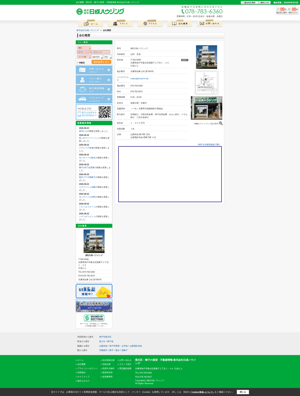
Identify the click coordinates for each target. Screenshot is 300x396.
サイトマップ (83, 377)
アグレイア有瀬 (86, 148)
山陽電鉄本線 (136, 346)
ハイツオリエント (87, 216)
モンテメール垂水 (87, 157)
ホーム (80, 360)
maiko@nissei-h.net (139, 78)
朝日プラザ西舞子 (87, 177)
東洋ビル (83, 131)
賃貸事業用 (107, 377)
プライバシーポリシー (87, 368)
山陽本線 (103, 346)
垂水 (117, 350)
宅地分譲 (106, 364)
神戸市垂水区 (105, 337)
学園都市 (103, 350)
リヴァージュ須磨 (87, 187)
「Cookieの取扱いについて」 (202, 392)
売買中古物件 (108, 368)
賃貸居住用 (107, 372)
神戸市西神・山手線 (118, 346)
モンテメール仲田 (87, 197)
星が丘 (102, 341)
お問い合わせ (125, 360)
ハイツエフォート (87, 207)
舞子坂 (110, 341)
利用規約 (81, 372)
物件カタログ (83, 381)
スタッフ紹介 (125, 364)
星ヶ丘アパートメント (89, 138)
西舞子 (125, 350)
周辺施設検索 (125, 368)
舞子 (111, 350)
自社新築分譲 (108, 360)
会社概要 (81, 364)
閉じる (243, 392)
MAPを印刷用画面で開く (209, 144)
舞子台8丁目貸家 (86, 167)
